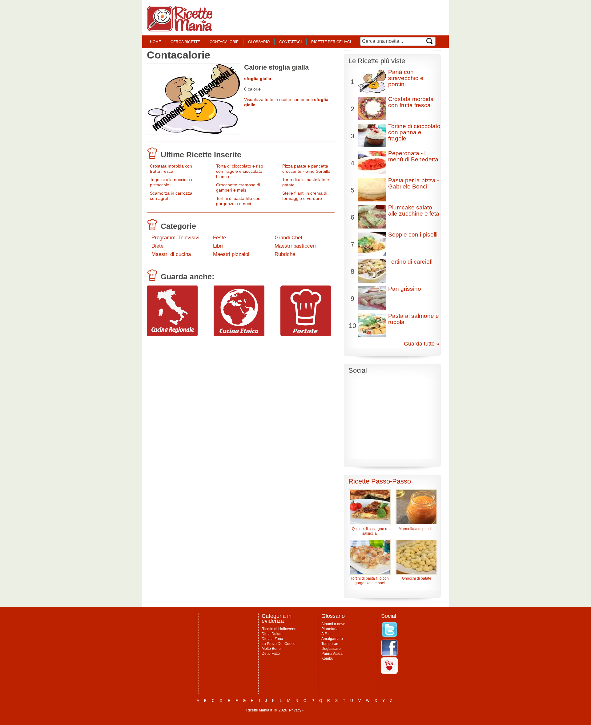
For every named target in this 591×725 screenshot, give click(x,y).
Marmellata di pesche (417, 529)
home (155, 42)
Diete (157, 246)
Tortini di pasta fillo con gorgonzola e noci (238, 201)
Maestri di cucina (171, 254)
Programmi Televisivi (175, 237)
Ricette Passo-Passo (379, 481)
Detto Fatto (271, 653)
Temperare (330, 644)
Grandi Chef (288, 237)
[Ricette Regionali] (172, 334)
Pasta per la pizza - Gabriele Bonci (413, 183)
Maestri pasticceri (295, 246)
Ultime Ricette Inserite (201, 154)
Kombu (327, 658)
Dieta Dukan (272, 634)
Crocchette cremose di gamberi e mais (238, 187)
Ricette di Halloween (279, 629)
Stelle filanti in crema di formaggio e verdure (304, 196)
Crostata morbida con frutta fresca (171, 169)
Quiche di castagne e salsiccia (369, 531)
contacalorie (224, 42)
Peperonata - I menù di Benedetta (413, 156)
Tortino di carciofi (410, 261)
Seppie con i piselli (412, 234)
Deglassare (331, 648)
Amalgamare (332, 639)
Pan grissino (404, 289)
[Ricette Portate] (305, 334)
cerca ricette (185, 42)
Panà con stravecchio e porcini (406, 78)
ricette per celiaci (331, 42)
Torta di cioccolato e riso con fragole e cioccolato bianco (239, 171)
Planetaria (330, 629)
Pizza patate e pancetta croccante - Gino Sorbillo (306, 169)
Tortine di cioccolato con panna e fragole (414, 132)
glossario (259, 42)
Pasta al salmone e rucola (413, 319)
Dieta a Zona (272, 639)
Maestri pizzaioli (232, 254)
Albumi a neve (333, 624)
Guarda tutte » (421, 344)
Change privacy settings (324, 710)
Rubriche (285, 254)
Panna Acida (332, 653)
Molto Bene (271, 648)
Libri (218, 246)
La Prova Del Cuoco (279, 644)
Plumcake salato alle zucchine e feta (413, 210)
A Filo (326, 634)
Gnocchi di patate (416, 578)
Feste (219, 237)
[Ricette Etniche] (239, 334)
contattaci (290, 42)
